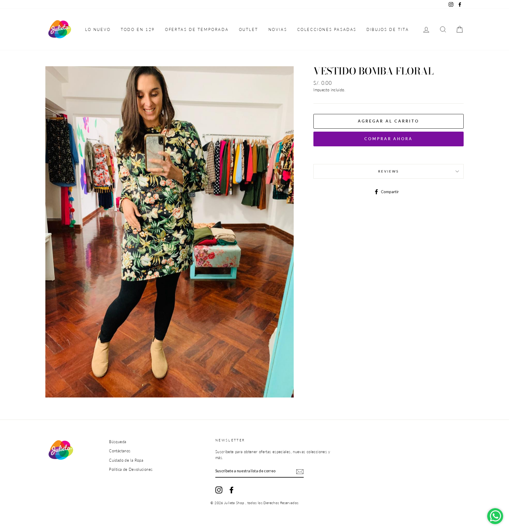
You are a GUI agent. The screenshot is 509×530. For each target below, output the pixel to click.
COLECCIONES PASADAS (326, 29)
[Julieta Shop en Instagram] (218, 489)
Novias (277, 29)
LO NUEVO (98, 29)
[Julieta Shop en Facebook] (231, 489)
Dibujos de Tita (387, 29)
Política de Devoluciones (131, 469)
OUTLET (248, 29)
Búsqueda (117, 441)
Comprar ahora (388, 138)
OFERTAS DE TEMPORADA (197, 29)
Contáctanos (119, 450)
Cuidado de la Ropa (126, 460)
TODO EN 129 (138, 29)
